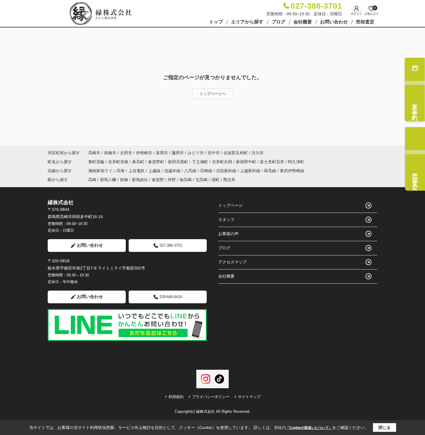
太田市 (126, 152)
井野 (172, 179)
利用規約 (176, 397)
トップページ (230, 205)
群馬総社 (140, 179)
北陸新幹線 (226, 170)
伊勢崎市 (144, 152)
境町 (215, 179)
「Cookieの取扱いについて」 (309, 428)
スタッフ (226, 219)
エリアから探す (247, 21)
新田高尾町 (178, 161)
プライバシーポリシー (211, 397)
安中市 (214, 152)
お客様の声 (228, 233)
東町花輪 (97, 161)
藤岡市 (178, 152)
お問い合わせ (334, 21)
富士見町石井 (272, 161)
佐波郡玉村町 (235, 152)
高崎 (92, 179)
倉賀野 (158, 179)
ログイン (356, 13)
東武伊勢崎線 (292, 170)
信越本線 (173, 170)
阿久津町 (296, 161)
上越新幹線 (250, 170)
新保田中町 (246, 161)
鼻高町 (138, 161)
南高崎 (186, 179)
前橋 (124, 179)
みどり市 (196, 152)
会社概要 (302, 21)
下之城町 (200, 161)
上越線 (155, 170)
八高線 (190, 170)
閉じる (384, 427)
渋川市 (258, 152)
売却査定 (365, 21)
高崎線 (206, 170)
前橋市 (110, 152)
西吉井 (229, 179)
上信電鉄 (137, 170)
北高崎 (201, 179)
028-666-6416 (171, 297)
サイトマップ (249, 397)
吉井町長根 (119, 161)
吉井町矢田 (222, 161)
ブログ (278, 21)
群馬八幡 (108, 179)
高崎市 (94, 152)
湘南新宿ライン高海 (107, 170)
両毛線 (270, 170)
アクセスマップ (232, 262)
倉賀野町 (156, 161)
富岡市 (162, 152)
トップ (216, 21)
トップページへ (212, 94)
